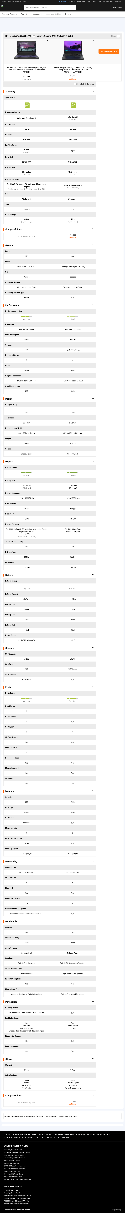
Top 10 (40, 1134)
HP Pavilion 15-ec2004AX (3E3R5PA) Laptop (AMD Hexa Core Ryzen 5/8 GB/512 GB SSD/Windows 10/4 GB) (26, 70)
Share (114, 36)
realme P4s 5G (108, 2)
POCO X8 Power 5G (10, 1201)
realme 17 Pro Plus (23, 1201)
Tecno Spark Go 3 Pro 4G (12, 1193)
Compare (19, 1134)
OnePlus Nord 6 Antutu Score (14, 1155)
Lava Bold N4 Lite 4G (11, 1190)
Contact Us (9, 1134)
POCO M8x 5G (24, 1204)
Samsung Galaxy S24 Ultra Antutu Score (17, 1179)
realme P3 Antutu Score (12, 1163)
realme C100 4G (25, 1196)
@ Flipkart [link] (72, 79)
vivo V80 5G (119, 2)
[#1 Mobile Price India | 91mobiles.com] (9, 7)
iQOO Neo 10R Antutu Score (13, 1174)
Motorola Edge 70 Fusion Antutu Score (17, 1152)
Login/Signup (117, 7)
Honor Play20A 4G (10, 1198)
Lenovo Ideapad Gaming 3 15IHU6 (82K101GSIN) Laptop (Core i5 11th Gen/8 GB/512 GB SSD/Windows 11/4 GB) (72, 70)
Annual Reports (103, 1134)
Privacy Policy (70, 1134)
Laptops (7, 1116)
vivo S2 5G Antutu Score (12, 1171)
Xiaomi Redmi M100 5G (12, 1204)
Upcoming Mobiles (53, 14)
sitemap (81, 1134)
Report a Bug (116, 1210)
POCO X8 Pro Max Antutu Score (14, 1169)
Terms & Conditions (31, 1137)
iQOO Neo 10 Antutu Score (13, 1177)
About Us (91, 1134)
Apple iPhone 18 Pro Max (12, 1196)
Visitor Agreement (12, 1137)
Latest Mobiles (62, 2)
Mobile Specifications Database (55, 1138)
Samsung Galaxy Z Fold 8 (77, 2)
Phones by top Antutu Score (13, 1150)
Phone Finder (30, 1134)
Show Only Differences (85, 84)
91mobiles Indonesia (53, 1134)
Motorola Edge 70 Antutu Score (14, 1158)
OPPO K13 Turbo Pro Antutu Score (15, 1166)
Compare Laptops (17, 1116)
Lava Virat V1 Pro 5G (23, 1198)
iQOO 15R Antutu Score (12, 1160)
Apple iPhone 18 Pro (94, 2)
